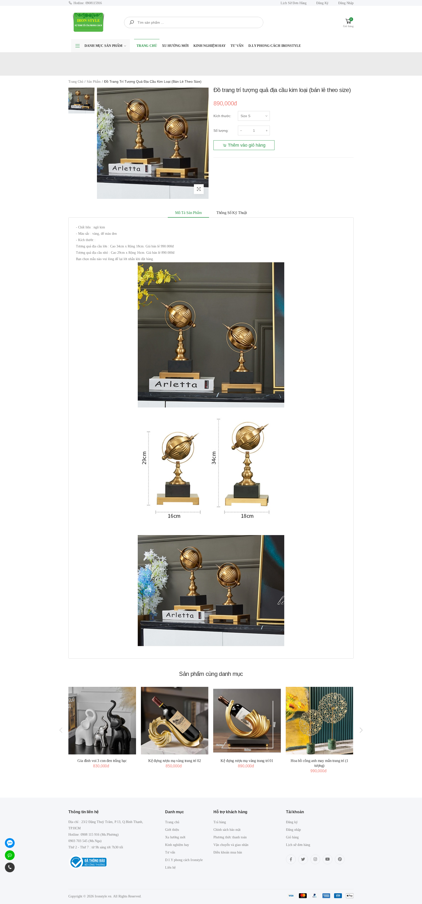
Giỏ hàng (292, 837)
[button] (348, 22)
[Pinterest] (340, 859)
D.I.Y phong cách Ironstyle (274, 46)
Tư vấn (237, 46)
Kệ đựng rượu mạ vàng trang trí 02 (174, 761)
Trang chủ (147, 46)
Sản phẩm (94, 81)
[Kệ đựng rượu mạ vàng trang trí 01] (247, 720)
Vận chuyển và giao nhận (230, 845)
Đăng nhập (346, 3)
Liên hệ (170, 867)
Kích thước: (222, 116)
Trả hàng (219, 822)
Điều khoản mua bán (227, 852)
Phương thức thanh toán (230, 837)
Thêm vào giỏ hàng (246, 145)
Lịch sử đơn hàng (293, 3)
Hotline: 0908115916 (88, 3)
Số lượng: (221, 130)
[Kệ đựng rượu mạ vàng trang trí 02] (175, 720)
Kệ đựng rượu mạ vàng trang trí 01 (247, 761)
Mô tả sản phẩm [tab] (188, 213)
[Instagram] (315, 859)
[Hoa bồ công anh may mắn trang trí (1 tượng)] (319, 720)
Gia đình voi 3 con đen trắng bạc (102, 761)
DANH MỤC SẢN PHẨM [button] (103, 46)
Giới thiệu (172, 830)
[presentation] (61, 730)
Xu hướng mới (175, 46)
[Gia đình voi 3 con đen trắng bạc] (102, 720)
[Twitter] (303, 859)
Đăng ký (322, 3)
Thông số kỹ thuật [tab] (231, 213)
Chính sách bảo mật (227, 830)
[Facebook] (291, 859)
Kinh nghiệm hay (209, 46)
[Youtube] (327, 859)
